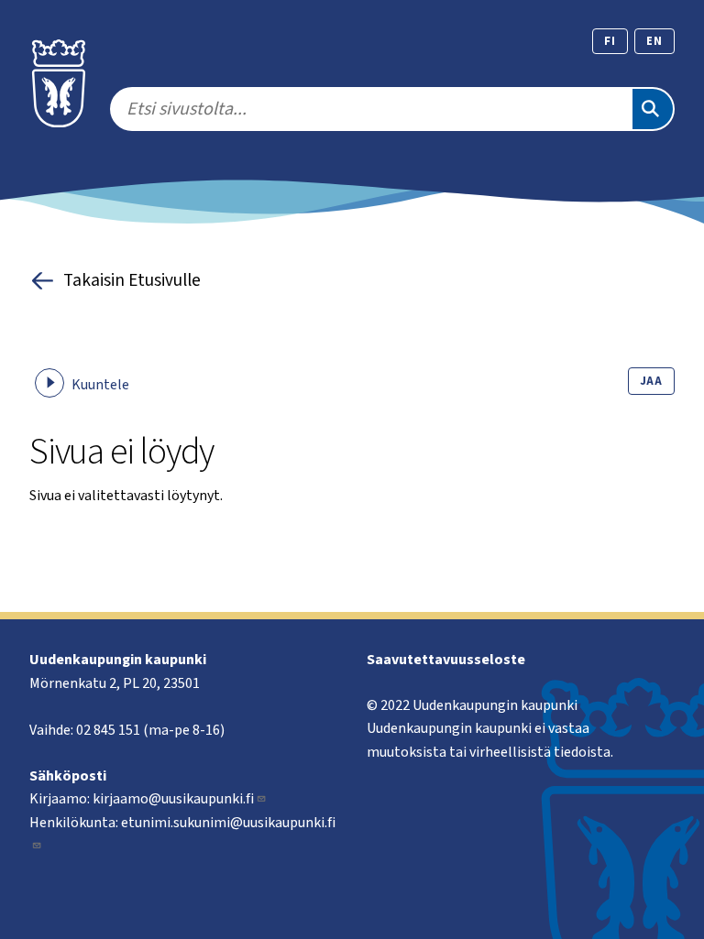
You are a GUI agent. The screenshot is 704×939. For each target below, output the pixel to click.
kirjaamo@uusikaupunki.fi (173, 799)
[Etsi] (653, 109)
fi (610, 41)
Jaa (651, 381)
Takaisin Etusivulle (132, 280)
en (654, 41)
